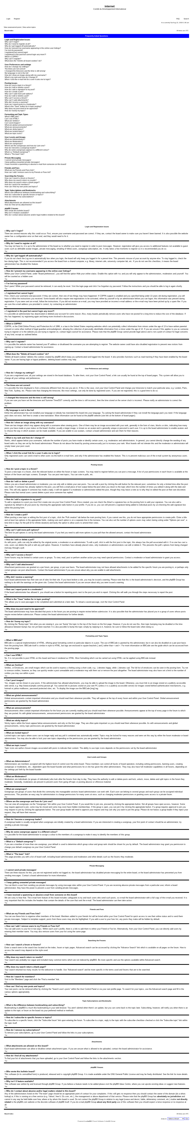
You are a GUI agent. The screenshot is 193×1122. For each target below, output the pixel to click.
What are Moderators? (14, 141)
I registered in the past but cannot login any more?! (25, 54)
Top (6, 239)
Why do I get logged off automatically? (20, 46)
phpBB (88, 1121)
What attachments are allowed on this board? (23, 203)
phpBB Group (77, 1074)
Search (186, 19)
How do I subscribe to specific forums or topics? (24, 195)
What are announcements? (16, 127)
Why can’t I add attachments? (17, 100)
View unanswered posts (12, 27)
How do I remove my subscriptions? (19, 197)
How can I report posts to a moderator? (20, 104)
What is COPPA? (11, 57)
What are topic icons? (13, 133)
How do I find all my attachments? (18, 205)
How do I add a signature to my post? (20, 89)
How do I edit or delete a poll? (17, 96)
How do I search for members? (17, 184)
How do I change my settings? (17, 67)
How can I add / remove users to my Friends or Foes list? (28, 172)
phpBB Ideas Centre (122, 1084)
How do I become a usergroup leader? (20, 148)
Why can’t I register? (13, 59)
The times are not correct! (15, 69)
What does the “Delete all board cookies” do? (23, 61)
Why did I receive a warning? (16, 102)
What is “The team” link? (14, 154)
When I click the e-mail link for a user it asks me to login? (28, 79)
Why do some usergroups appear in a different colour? (27, 150)
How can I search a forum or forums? (20, 178)
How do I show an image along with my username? (25, 75)
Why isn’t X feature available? (17, 213)
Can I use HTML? (12, 119)
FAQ (178, 19)
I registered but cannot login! (16, 52)
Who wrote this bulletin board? (17, 211)
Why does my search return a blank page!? (22, 182)
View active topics (29, 27)
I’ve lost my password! (14, 50)
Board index (9, 30)
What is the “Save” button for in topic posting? (23, 106)
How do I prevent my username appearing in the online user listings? (33, 48)
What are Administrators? (15, 139)
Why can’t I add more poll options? (19, 94)
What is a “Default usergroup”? (17, 152)
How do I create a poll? (14, 92)
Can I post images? (13, 123)
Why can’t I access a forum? (16, 98)
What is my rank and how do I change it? (21, 77)
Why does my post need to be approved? (21, 109)
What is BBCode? (12, 117)
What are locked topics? (14, 131)
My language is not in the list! (16, 73)
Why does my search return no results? (20, 180)
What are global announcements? (18, 125)
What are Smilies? (12, 121)
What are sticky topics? (14, 129)
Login (8, 19)
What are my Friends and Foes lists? (19, 170)
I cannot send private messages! (18, 160)
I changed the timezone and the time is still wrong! (25, 71)
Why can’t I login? (12, 42)
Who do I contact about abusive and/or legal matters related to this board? (35, 215)
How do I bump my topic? (15, 111)
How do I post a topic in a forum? (18, 85)
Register (16, 19)
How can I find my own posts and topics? (21, 187)
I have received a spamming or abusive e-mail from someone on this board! (35, 164)
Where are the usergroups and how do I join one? (25, 146)
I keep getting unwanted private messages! (22, 162)
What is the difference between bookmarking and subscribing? (30, 192)
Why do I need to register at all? (17, 44)
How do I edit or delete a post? (17, 87)
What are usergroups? (14, 144)
